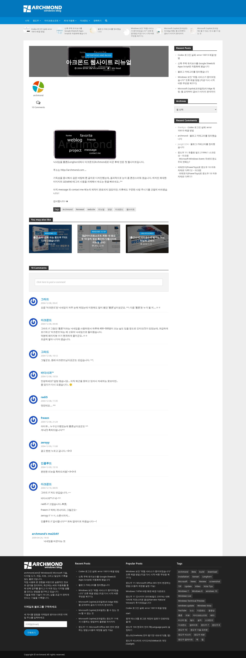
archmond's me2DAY (45, 533)
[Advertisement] (171, 8)
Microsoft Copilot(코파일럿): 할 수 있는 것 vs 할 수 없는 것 (208, 31)
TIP (179, 586)
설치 (200, 620)
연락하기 (98, 20)
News (193, 581)
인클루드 (46, 463)
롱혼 (180, 615)
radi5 (44, 397)
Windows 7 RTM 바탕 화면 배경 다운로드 (145, 591)
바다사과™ (47, 372)
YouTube (182, 610)
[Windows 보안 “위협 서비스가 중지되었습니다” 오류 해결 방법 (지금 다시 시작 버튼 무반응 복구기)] (126, 32)
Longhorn (207, 576)
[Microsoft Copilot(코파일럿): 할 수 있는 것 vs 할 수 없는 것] (192, 31)
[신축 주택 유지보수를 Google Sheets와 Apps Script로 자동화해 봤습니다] (60, 31)
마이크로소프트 (51, 20)
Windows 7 (183, 591)
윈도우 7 (205, 625)
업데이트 (194, 625)
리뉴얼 (101, 209)
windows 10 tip (99, 231)
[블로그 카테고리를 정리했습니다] (93, 30)
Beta (194, 571)
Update (188, 586)
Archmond (68, 209)
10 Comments (98, 68)
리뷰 (188, 615)
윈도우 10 (182, 629)
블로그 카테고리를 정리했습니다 (109, 30)
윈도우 (36, 20)
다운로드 (201, 610)
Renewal (80, 209)
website (91, 209)
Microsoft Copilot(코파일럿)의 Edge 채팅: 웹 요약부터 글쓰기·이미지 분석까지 (175, 31)
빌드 (192, 620)
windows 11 (50, 233)
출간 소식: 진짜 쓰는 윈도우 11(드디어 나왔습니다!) (50, 239)
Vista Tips (208, 586)
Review (202, 581)
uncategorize (147, 233)
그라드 (45, 299)
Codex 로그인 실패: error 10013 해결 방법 (41, 30)
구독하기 (31, 632)
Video (197, 586)
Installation (183, 576)
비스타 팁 (182, 620)
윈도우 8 (216, 625)
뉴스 (192, 610)
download (212, 571)
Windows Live (184, 596)
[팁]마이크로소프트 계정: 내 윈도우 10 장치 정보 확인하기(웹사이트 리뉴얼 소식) (98, 239)
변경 (110, 209)
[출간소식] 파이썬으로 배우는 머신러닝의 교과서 (147, 239)
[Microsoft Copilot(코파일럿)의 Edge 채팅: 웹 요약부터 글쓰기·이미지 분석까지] (159, 31)
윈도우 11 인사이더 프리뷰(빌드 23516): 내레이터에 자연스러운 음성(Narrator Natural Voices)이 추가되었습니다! (148, 599)
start (128, 613)
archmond (38, 95)
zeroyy (45, 442)
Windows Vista (204, 605)
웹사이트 (131, 209)
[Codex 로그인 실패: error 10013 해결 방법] (26, 30)
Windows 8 (197, 591)
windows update (186, 605)
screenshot (214, 581)
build (201, 571)
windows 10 (211, 591)
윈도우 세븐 (199, 634)
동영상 (212, 610)
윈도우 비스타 (184, 634)
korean (195, 576)
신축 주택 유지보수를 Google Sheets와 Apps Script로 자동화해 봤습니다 (75, 31)
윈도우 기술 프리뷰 (199, 629)
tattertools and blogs (98, 55)
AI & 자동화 (69, 20)
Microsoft (182, 581)
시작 (27, 20)
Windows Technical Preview (191, 600)
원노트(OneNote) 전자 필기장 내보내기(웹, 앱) (148, 635)
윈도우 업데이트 (185, 639)
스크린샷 (209, 620)
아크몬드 (84, 20)
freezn (45, 418)
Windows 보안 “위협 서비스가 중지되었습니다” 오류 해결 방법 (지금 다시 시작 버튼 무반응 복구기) (142, 32)
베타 (212, 615)
